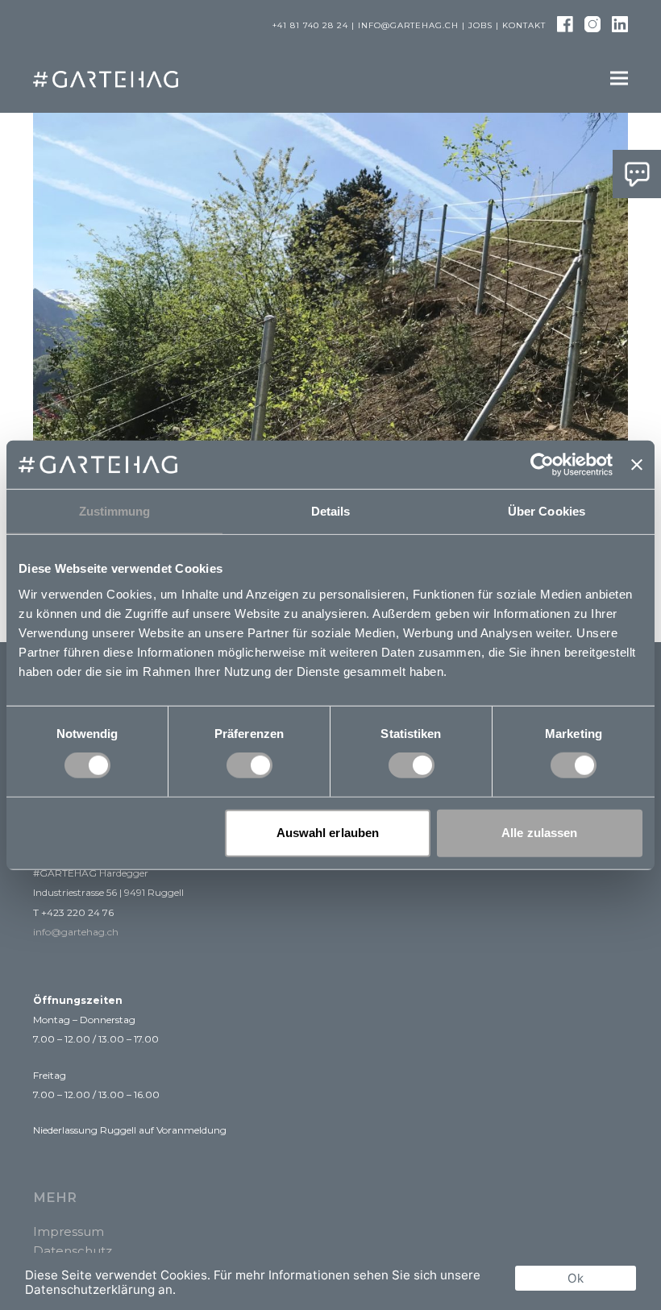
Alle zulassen (539, 832)
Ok (575, 1278)
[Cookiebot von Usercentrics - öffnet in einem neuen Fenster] (542, 465)
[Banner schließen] (636, 465)
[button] (619, 78)
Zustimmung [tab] (115, 511)
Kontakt (524, 25)
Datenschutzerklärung (90, 1289)
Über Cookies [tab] (546, 511)
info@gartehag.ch (408, 25)
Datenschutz (72, 1250)
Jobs (480, 25)
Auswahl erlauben (328, 832)
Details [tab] (331, 511)
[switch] (249, 765)
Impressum (68, 1231)
